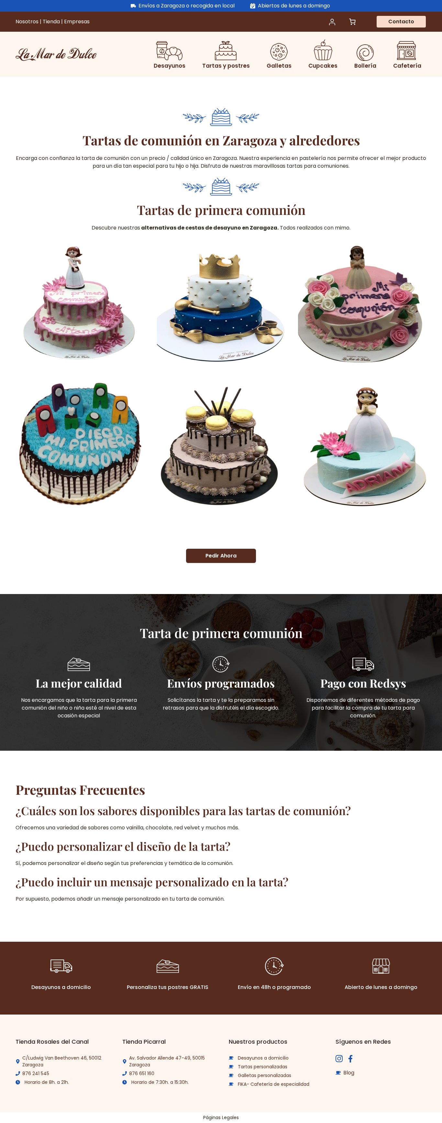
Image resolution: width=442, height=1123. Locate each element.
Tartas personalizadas (262, 1066)
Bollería (365, 66)
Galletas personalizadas (264, 1075)
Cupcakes (322, 66)
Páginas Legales (221, 1117)
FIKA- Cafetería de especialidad (273, 1084)
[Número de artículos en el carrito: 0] (352, 22)
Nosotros (28, 21)
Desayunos (169, 66)
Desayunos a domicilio (263, 1058)
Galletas (279, 66)
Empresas (77, 21)
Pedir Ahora (221, 555)
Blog (348, 1072)
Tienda (52, 21)
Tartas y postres (226, 66)
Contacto (401, 21)
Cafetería (407, 66)
